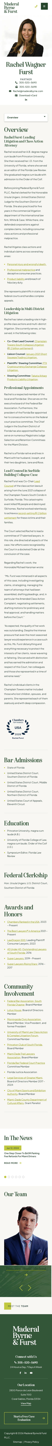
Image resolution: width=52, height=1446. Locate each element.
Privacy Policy (31, 1441)
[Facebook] (20, 1372)
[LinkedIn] (25, 1372)
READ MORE (11, 1163)
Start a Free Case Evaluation (24, 1418)
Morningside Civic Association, (24, 1019)
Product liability (16, 278)
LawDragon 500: (16, 940)
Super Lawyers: (15, 958)
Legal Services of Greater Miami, (25, 1077)
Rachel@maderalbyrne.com (28, 91)
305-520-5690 (28, 82)
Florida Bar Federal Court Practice (26, 1062)
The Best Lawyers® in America (23, 930)
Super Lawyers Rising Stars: (22, 963)
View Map (26, 1403)
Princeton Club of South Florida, (25, 1044)
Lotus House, (14, 1010)
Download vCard (28, 95)
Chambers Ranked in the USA (23, 921)
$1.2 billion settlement (20, 348)
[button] (5, 1177)
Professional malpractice (21, 269)
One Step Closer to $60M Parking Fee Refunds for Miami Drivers (21, 1155)
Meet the (18, 1306)
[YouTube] (31, 1372)
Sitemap (17, 1441)
